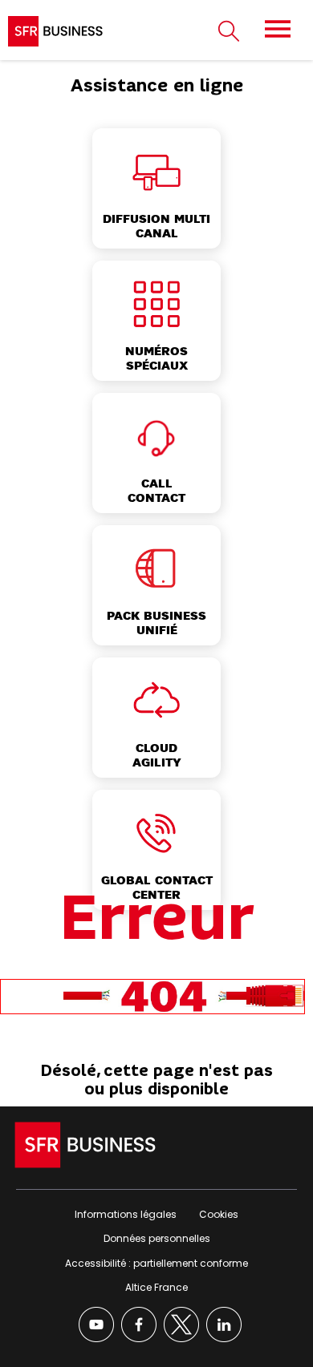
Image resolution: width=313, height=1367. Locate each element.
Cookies (218, 1214)
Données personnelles (157, 1238)
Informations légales (126, 1214)
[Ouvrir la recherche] (229, 32)
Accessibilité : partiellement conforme (156, 1263)
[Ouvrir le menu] (278, 29)
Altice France (156, 1287)
